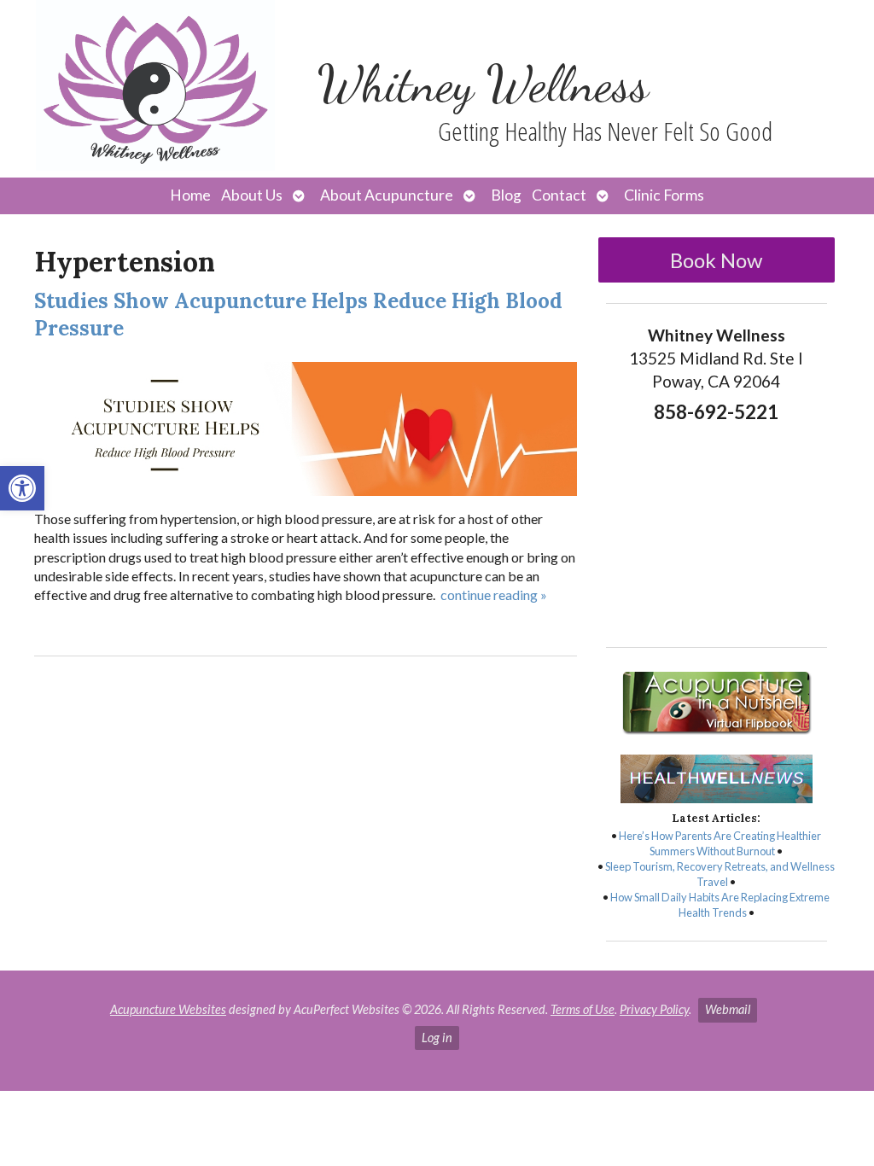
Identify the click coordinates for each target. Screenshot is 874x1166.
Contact (559, 195)
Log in (437, 1037)
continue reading (493, 594)
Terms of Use (583, 1009)
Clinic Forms (664, 195)
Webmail (727, 1009)
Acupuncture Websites (168, 1009)
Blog (506, 195)
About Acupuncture (386, 195)
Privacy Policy (654, 1009)
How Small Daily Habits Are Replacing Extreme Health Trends (720, 904)
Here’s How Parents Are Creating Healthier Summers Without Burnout (720, 843)
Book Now (716, 260)
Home (190, 195)
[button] (22, 488)
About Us (252, 195)
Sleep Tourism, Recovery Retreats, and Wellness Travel (720, 874)
